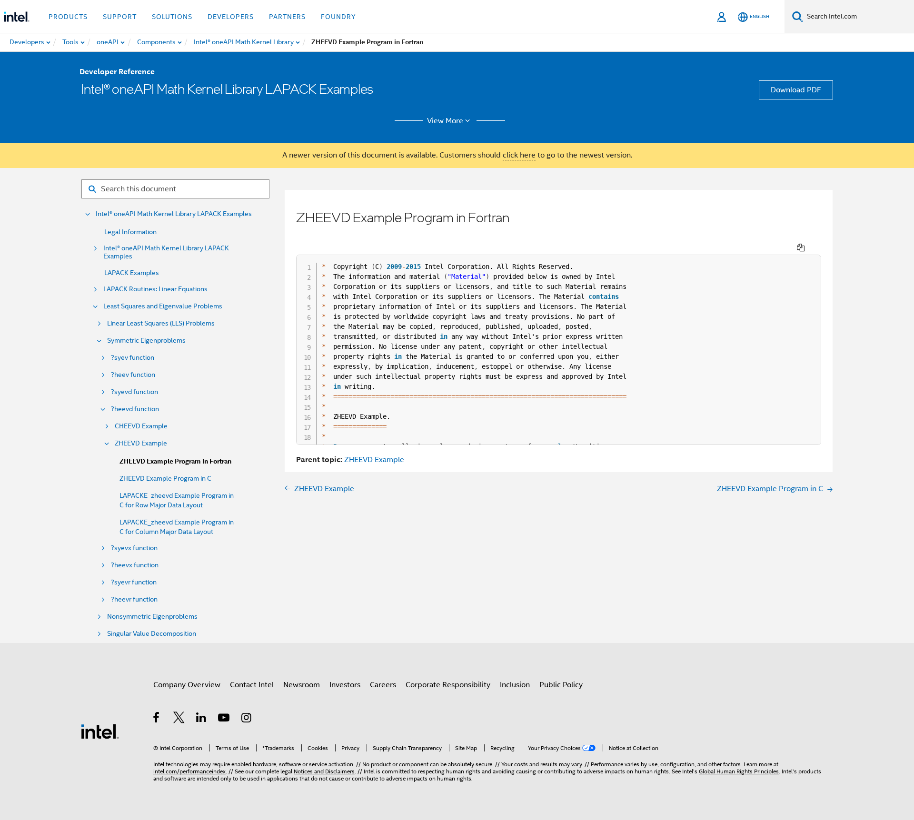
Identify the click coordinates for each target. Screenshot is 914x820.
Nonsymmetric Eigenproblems (152, 617)
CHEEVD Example (141, 426)
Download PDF (796, 90)
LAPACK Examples (131, 272)
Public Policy (561, 685)
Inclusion (515, 685)
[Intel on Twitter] (179, 719)
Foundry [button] (338, 16)
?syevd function (134, 392)
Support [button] (120, 16)
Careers (383, 685)
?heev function (133, 375)
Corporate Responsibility (448, 685)
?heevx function (135, 565)
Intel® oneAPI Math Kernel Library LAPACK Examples (174, 214)
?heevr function (134, 599)
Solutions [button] (172, 16)
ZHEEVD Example (141, 443)
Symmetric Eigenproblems (146, 340)
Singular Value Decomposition (151, 634)
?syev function (132, 358)
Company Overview (186, 685)
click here (519, 155)
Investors (344, 685)
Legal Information (130, 231)
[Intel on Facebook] (156, 719)
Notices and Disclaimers (324, 771)
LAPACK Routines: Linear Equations (155, 289)
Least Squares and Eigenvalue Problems (162, 306)
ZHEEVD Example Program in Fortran (175, 461)
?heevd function (135, 409)
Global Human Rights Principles (739, 771)
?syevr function (134, 582)
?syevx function (134, 548)
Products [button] (68, 16)
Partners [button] (287, 16)
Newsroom (301, 685)
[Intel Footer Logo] (100, 731)
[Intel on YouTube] (224, 719)
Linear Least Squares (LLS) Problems (161, 323)
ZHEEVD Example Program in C (165, 478)
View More (445, 121)
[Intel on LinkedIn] (201, 719)
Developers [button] (231, 16)
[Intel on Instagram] (246, 719)
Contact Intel (252, 685)
